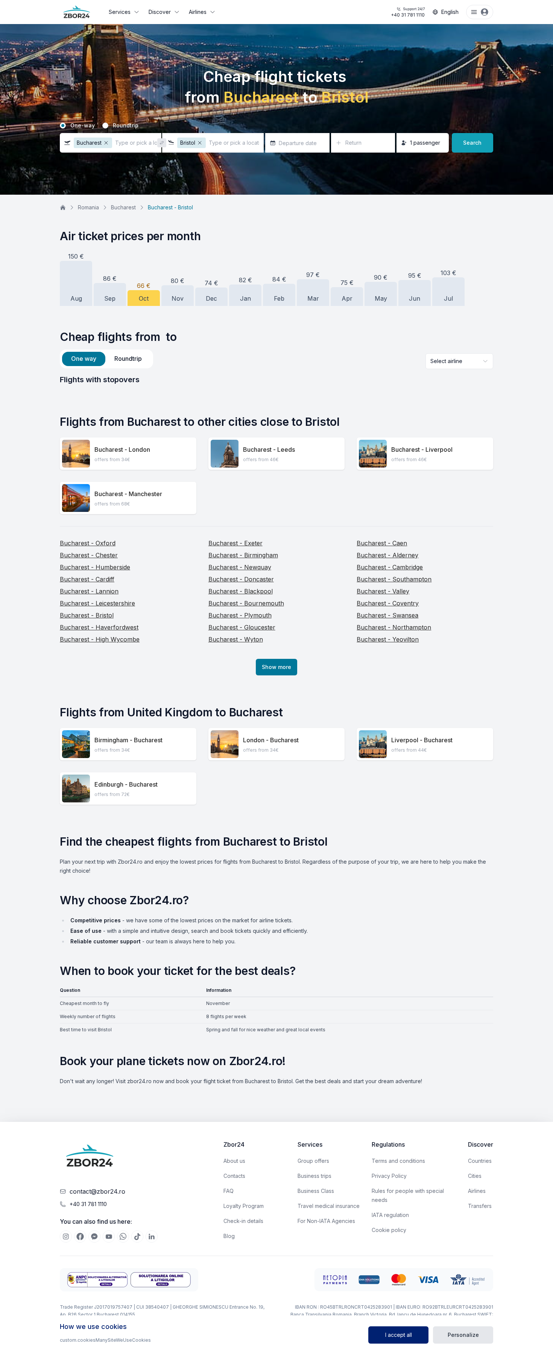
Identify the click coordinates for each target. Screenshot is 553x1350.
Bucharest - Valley (383, 591)
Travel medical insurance (329, 1206)
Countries (480, 1161)
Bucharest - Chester (89, 555)
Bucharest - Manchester (128, 494)
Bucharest (123, 207)
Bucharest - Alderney (387, 555)
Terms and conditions (398, 1161)
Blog (229, 1236)
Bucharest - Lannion (89, 591)
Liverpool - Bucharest (422, 740)
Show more (276, 667)
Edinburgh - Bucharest (126, 784)
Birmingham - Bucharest (128, 740)
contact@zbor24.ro (97, 1191)
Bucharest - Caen (382, 543)
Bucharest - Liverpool (422, 449)
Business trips (314, 1176)
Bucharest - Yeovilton (388, 639)
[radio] (63, 126)
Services (120, 12)
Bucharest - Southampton (394, 579)
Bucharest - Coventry (388, 603)
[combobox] (459, 361)
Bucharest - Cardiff (87, 579)
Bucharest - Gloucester (241, 627)
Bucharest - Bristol (87, 615)
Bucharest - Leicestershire (97, 603)
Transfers (480, 1206)
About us (234, 1161)
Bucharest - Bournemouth (246, 603)
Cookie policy (389, 1230)
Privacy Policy (389, 1176)
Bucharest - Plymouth (240, 615)
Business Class (316, 1191)
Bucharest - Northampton (394, 627)
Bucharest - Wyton (235, 639)
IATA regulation (390, 1215)
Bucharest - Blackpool (240, 591)
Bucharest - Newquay (239, 567)
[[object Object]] (66, 1236)
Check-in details (243, 1221)
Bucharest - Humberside (95, 567)
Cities (475, 1176)
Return (353, 142)
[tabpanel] (276, 379)
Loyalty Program (243, 1206)
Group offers (313, 1161)
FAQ (228, 1191)
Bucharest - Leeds (269, 449)
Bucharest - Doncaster (241, 579)
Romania (88, 207)
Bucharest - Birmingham (243, 555)
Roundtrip (125, 125)
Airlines (198, 12)
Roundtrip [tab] (128, 358)
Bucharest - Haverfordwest (99, 627)
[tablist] (106, 359)
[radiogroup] (276, 126)
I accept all (398, 1335)
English (450, 12)
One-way (82, 125)
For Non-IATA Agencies (326, 1221)
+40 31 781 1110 (408, 12)
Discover (160, 12)
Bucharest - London (122, 449)
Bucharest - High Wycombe (100, 639)
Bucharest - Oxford (87, 543)
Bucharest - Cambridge (390, 567)
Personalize (463, 1335)
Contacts (234, 1176)
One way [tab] (83, 358)
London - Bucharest (271, 740)
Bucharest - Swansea (387, 615)
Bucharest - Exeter (235, 543)
